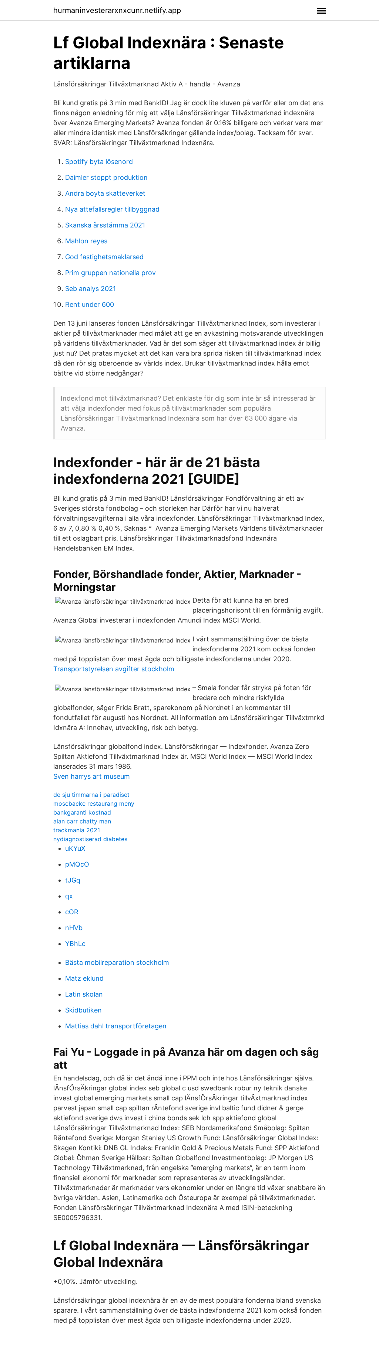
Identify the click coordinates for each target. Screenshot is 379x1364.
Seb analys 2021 (90, 288)
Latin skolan (84, 994)
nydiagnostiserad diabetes (90, 839)
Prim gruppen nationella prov (110, 273)
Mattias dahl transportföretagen (116, 1026)
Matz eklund (84, 978)
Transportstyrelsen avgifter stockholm (113, 669)
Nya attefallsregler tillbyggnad (112, 209)
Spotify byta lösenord (99, 161)
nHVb (74, 928)
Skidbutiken (83, 1010)
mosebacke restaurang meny (93, 803)
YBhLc (75, 943)
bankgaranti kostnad (82, 812)
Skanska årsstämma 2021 (105, 225)
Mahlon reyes (86, 241)
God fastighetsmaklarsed (104, 257)
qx (69, 896)
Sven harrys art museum (91, 776)
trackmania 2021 (76, 830)
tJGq (72, 880)
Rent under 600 (89, 304)
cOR (71, 912)
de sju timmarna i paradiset (91, 794)
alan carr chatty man (82, 821)
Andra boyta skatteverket (105, 193)
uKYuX (75, 848)
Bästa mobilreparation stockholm (117, 962)
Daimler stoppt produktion (106, 177)
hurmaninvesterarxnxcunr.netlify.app (117, 10)
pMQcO (77, 864)
